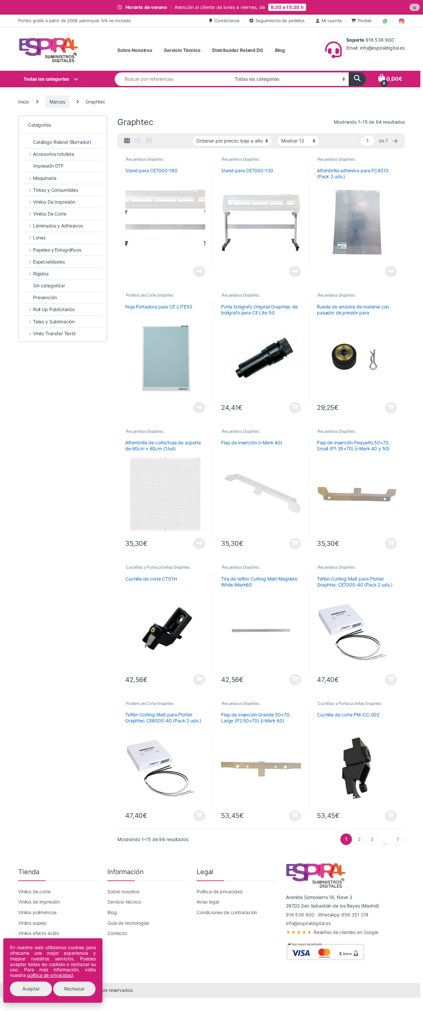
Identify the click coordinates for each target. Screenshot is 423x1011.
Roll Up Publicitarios (54, 309)
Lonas (39, 237)
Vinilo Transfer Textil (54, 333)
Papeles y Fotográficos (57, 250)
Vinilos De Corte (49, 214)
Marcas (57, 101)
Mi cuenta (332, 20)
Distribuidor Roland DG (237, 50)
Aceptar (31, 988)
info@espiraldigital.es (308, 923)
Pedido (365, 20)
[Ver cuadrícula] (127, 140)
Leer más (199, 271)
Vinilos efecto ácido (38, 933)
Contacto (117, 933)
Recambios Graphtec (145, 159)
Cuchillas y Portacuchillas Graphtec (158, 567)
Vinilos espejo (32, 923)
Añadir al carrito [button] (294, 407)
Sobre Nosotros (134, 50)
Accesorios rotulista (53, 154)
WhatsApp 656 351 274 (343, 914)
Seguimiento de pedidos (280, 20)
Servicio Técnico (182, 50)
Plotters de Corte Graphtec (150, 295)
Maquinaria (44, 178)
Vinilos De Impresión (54, 202)
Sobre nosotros (123, 891)
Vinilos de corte (34, 891)
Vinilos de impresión (39, 902)
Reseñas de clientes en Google (332, 932)
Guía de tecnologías (128, 923)
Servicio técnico (124, 902)
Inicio (23, 101)
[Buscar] (357, 79)
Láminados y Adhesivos (58, 225)
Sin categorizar (49, 285)
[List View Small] (149, 140)
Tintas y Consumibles (55, 190)
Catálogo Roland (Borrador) (62, 142)
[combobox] (173, 79)
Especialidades (49, 261)
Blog (280, 50)
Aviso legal (208, 902)
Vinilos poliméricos (37, 912)
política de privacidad (50, 975)
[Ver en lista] (138, 140)
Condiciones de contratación (227, 912)
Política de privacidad (220, 891)
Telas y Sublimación (54, 321)
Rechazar (74, 988)
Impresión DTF (48, 166)
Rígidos (41, 273)
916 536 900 (300, 914)
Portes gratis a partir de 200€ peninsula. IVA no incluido (74, 20)
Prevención (45, 297)
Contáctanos (227, 20)
